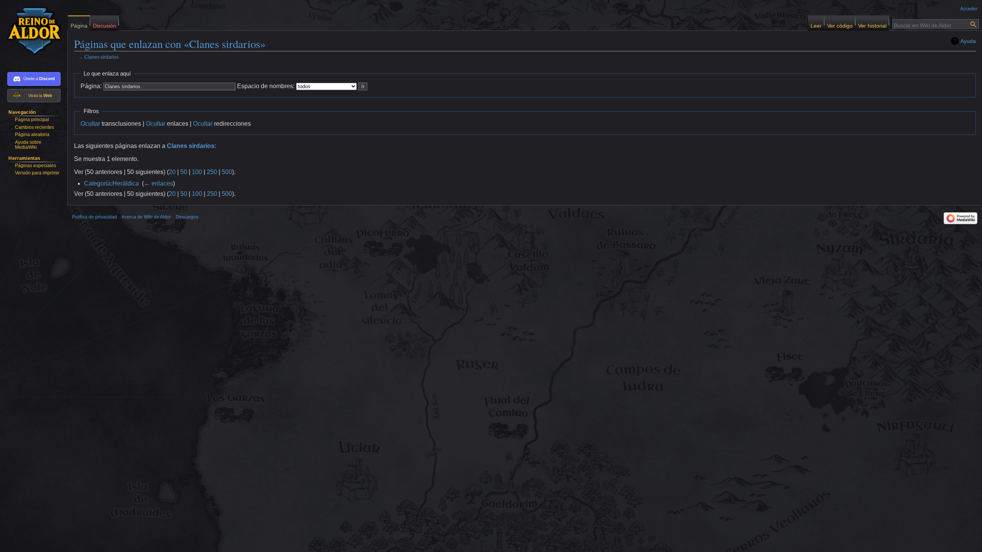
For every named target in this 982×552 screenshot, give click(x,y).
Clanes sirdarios (101, 56)
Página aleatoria (32, 134)
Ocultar (90, 123)
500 (227, 172)
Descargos (187, 217)
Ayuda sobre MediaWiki (28, 145)
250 (212, 172)
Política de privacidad (94, 217)
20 (172, 172)
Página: (91, 86)
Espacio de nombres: (266, 86)
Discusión (104, 24)
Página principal (32, 119)
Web (47, 95)
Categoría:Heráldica (111, 183)
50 (183, 172)
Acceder (968, 9)
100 (197, 172)
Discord (47, 78)
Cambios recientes (34, 127)
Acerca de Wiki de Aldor (146, 217)
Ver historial (872, 24)
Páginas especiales (35, 165)
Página (79, 24)
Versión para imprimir (37, 173)
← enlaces (158, 183)
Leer (816, 24)
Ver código (840, 24)
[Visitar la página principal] (30, 30)
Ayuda (968, 41)
